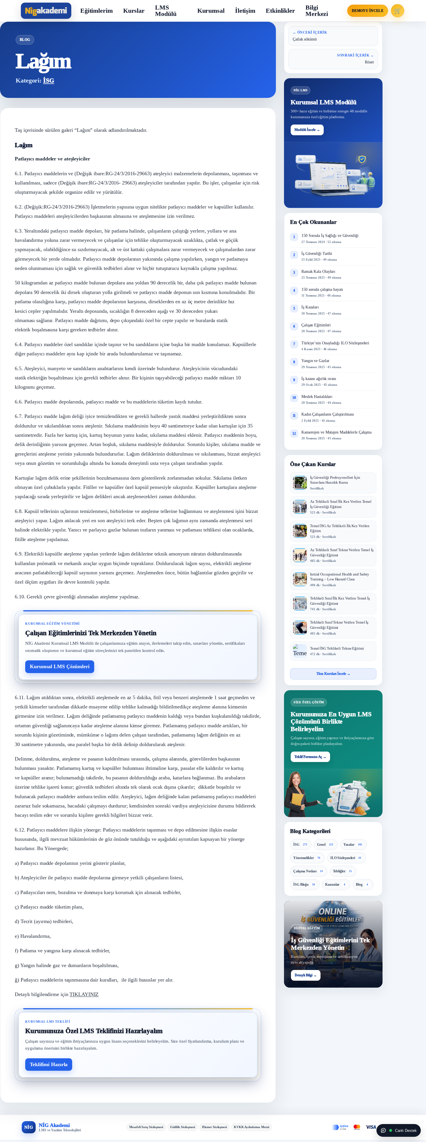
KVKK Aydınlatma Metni (251, 1127)
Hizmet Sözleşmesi (214, 1127)
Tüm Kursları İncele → (333, 674)
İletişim (245, 10)
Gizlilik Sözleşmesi (182, 1127)
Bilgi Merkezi (316, 10)
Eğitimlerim (96, 10)
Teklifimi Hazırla (49, 1064)
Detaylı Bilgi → (306, 975)
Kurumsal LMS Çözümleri (60, 666)
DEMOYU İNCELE (367, 11)
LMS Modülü (165, 10)
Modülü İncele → (307, 130)
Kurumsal (211, 10)
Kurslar (134, 10)
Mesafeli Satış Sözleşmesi (146, 1127)
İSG (48, 80)
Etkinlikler (280, 10)
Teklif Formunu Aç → (310, 756)
